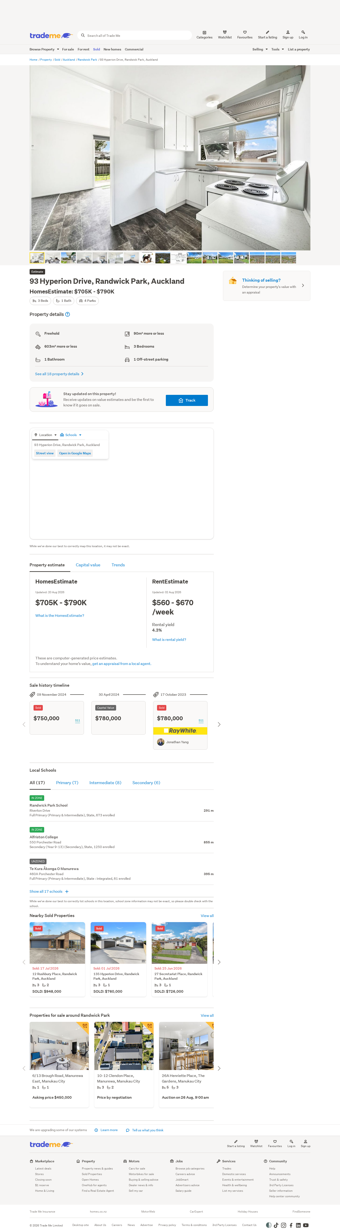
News (131, 1225)
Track (190, 400)
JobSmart (182, 1180)
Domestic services (234, 1174)
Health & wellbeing (234, 1185)
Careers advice (185, 1174)
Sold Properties (92, 1174)
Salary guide (184, 1191)
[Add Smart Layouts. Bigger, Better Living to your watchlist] (147, 1028)
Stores (39, 1174)
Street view (45, 453)
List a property (299, 49)
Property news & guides (97, 1168)
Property (46, 60)
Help (272, 1168)
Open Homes (90, 1180)
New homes (112, 49)
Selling (258, 49)
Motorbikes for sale (141, 1174)
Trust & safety (278, 1180)
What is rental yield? (169, 639)
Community (278, 1161)
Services (228, 1161)
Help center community (284, 1196)
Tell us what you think (147, 1130)
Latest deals (43, 1168)
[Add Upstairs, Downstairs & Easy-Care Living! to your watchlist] (82, 1028)
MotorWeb (148, 1211)
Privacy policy (167, 1225)
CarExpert (196, 1211)
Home (34, 60)
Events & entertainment (238, 1180)
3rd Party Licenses (281, 1185)
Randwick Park (88, 60)
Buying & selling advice (143, 1180)
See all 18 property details (57, 373)
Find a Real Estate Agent (98, 1191)
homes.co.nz (98, 1211)
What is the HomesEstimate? (59, 615)
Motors (134, 1161)
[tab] (45, 435)
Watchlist (256, 1146)
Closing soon (43, 1180)
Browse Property (42, 49)
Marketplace (44, 1161)
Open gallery (172, 243)
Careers (117, 1225)
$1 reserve (42, 1185)
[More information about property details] (67, 314)
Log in (303, 37)
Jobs (179, 1161)
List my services (232, 1191)
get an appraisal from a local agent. (121, 663)
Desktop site (80, 1225)
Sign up (288, 37)
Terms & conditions (194, 1225)
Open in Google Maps (75, 453)
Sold (96, 49)
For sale (68, 49)
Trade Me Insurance (42, 1211)
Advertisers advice (188, 1185)
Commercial (134, 49)
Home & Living (44, 1191)
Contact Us (249, 1225)
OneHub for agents (94, 1185)
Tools (275, 49)
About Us (100, 1225)
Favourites (275, 1146)
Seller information (281, 1191)
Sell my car (136, 1191)
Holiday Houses (248, 1211)
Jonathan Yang (177, 742)
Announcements (280, 1174)
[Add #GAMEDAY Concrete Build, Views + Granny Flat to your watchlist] (211, 1028)
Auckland (69, 60)
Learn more (109, 1130)
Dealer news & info (141, 1185)
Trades (226, 1168)
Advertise (146, 1225)
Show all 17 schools (46, 891)
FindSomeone (301, 1211)
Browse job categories (190, 1168)
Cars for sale (137, 1168)
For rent (84, 49)
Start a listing (236, 1146)
